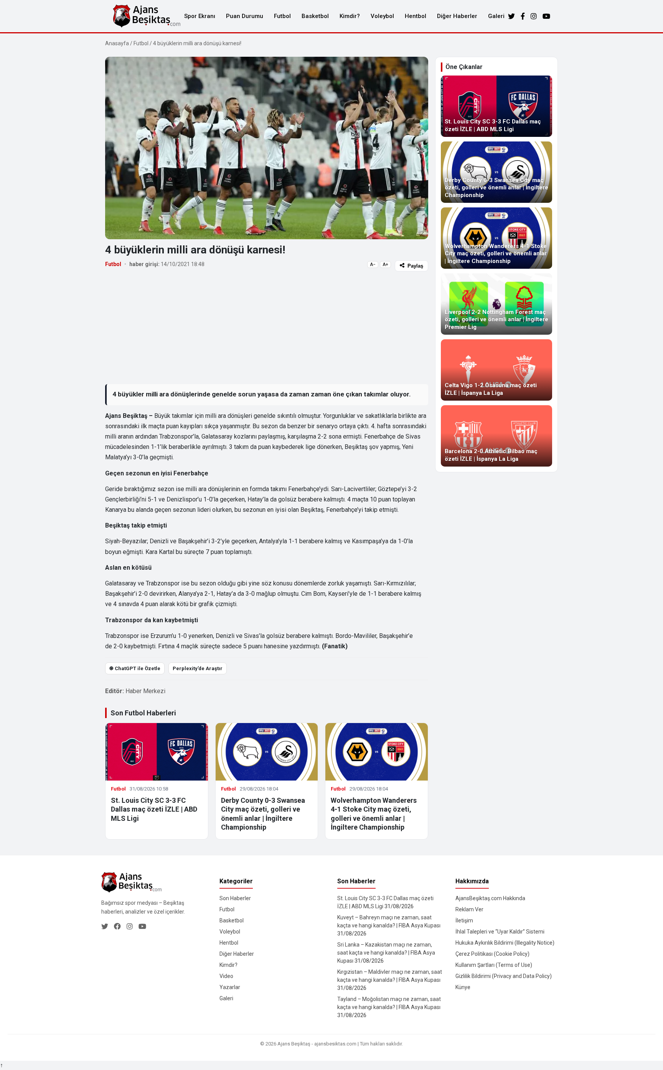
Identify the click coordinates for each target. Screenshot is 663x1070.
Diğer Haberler (457, 16)
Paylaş (415, 266)
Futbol (282, 16)
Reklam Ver (469, 909)
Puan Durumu (244, 16)
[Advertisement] (266, 327)
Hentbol (415, 16)
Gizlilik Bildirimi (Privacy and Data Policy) (503, 976)
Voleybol (382, 16)
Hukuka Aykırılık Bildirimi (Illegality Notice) (504, 943)
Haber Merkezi (145, 691)
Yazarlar (229, 987)
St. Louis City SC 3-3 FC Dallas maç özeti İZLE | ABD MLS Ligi (154, 809)
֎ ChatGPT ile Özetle (134, 668)
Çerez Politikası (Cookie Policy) (492, 954)
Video (226, 976)
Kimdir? (350, 16)
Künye (462, 987)
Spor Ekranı (199, 16)
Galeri (496, 16)
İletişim (464, 920)
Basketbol (315, 16)
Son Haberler (235, 898)
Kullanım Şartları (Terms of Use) (493, 965)
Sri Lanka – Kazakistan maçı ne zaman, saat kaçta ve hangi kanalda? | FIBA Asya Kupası (386, 953)
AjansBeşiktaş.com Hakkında (490, 898)
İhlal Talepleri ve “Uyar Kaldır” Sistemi (499, 932)
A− (373, 264)
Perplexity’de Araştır (198, 668)
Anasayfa (117, 43)
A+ (385, 264)
